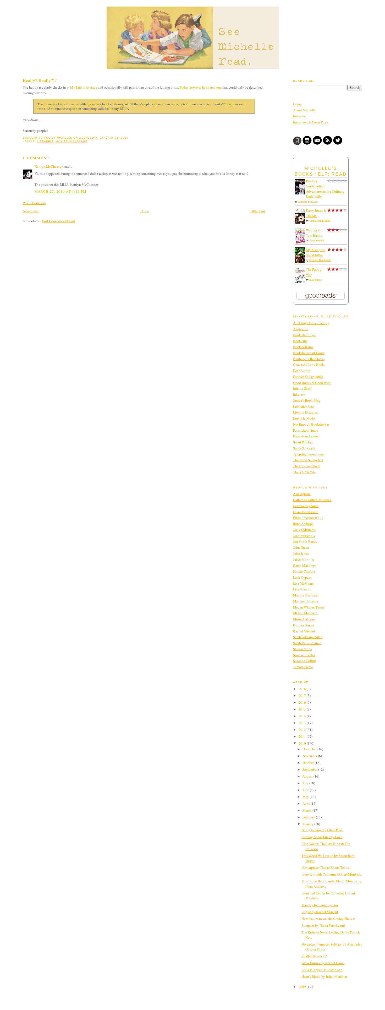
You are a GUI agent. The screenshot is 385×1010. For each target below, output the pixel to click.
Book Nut (300, 340)
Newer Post (30, 211)
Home (144, 211)
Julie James (301, 553)
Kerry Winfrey (316, 240)
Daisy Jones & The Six (316, 213)
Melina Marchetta (305, 613)
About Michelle (304, 110)
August (308, 776)
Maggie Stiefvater (305, 595)
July (305, 783)
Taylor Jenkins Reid (319, 220)
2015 (303, 709)
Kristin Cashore (304, 571)
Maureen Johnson (305, 601)
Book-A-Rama (303, 346)
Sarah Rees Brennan (307, 642)
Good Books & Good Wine (312, 382)
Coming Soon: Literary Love (321, 836)
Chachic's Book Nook (308, 364)
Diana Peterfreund (305, 511)
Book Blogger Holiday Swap (321, 969)
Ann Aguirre (302, 493)
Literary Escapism (305, 412)
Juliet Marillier (303, 559)
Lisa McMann (303, 583)
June (306, 790)
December (309, 749)
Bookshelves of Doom (308, 352)
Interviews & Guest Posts (310, 122)
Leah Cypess (302, 577)
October (308, 762)
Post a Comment (34, 202)
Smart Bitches (303, 442)
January (308, 824)
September (310, 769)
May (306, 796)
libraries (45, 141)
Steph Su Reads (304, 448)
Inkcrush (299, 394)
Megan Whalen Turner (309, 607)
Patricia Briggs (303, 625)
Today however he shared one (201, 87)
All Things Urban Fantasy (311, 323)
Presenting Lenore (306, 436)
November (310, 755)
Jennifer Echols (304, 535)
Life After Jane (303, 406)
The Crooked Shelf (306, 466)
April (306, 803)
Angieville (300, 329)
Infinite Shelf (302, 388)
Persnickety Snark (305, 430)
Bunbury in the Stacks (308, 358)
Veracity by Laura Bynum (319, 905)
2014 (303, 716)
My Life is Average (83, 87)
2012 (303, 729)
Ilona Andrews (303, 523)
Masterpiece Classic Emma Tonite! (325, 867)
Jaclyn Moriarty (304, 529)
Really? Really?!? (40, 80)
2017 (303, 695)
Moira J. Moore (304, 619)
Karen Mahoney (304, 565)
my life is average (71, 141)
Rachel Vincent (304, 631)
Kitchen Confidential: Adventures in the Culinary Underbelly (325, 189)
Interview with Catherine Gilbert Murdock (331, 874)
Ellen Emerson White (308, 517)
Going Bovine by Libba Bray (322, 830)
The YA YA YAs (304, 472)
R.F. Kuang (315, 279)
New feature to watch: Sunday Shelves (328, 918)
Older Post (258, 211)
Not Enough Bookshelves (311, 424)
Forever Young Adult (308, 376)
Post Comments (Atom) (58, 221)
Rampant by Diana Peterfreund (323, 925)
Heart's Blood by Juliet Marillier (324, 976)
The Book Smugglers (308, 460)
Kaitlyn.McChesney (49, 166)
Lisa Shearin (302, 589)
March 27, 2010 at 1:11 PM (61, 191)
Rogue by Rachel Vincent (319, 911)
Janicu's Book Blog (307, 400)
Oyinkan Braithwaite (320, 260)
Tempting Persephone (308, 454)
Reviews (299, 116)
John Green (301, 547)
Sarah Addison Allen (307, 636)
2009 (303, 986)
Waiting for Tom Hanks (314, 233)
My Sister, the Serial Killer (315, 252)
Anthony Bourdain (308, 201)
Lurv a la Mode (304, 418)
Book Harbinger (304, 335)
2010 (303, 743)
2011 (303, 736)
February (309, 817)
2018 (303, 688)
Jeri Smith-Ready (305, 541)
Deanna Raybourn (306, 505)
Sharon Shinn (302, 649)
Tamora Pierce (303, 666)
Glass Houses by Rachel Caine (322, 962)
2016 (303, 702)
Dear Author (301, 370)
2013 (303, 722)
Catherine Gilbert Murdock (312, 499)
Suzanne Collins (304, 660)
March (307, 810)
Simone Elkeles (304, 655)
